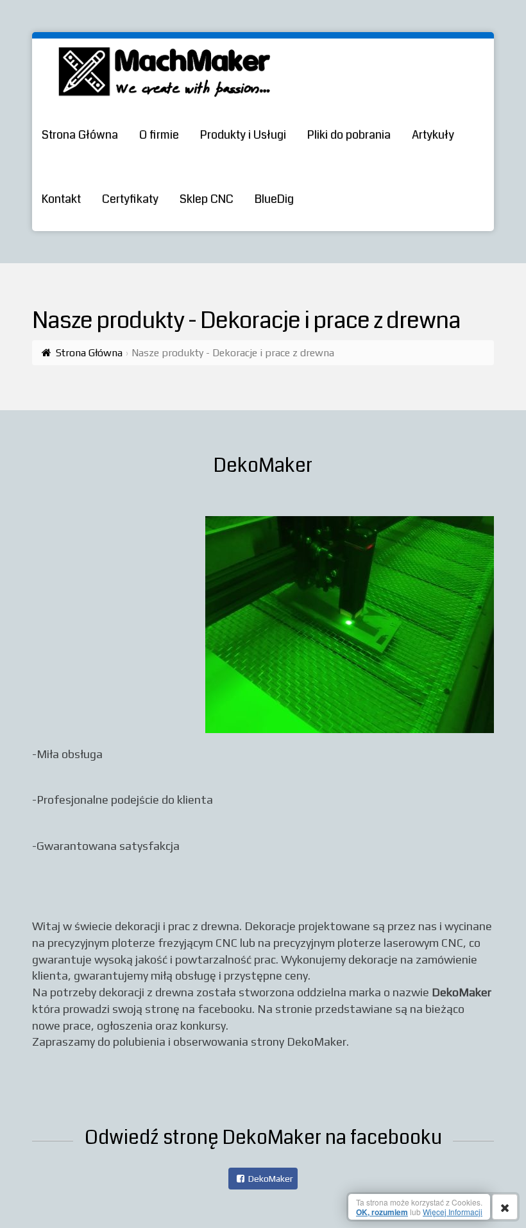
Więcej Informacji (452, 1211)
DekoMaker (270, 1178)
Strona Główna (89, 353)
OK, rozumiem (382, 1212)
